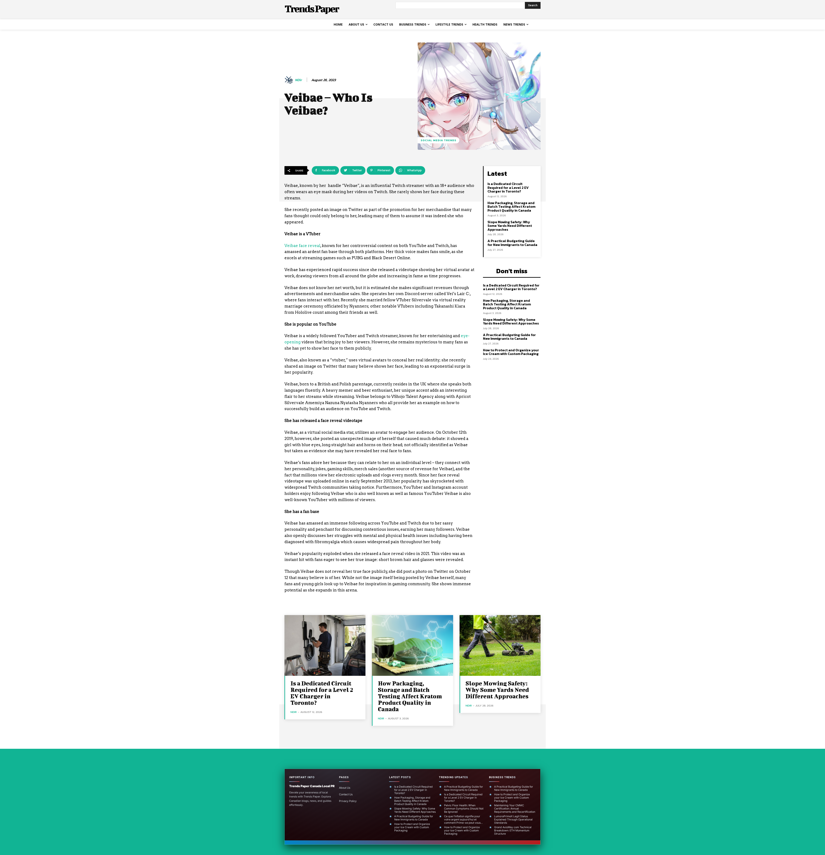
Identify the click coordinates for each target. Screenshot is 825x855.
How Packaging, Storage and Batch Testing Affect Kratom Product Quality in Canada (511, 206)
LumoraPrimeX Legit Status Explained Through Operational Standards (513, 819)
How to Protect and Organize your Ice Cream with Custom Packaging (511, 351)
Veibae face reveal (302, 245)
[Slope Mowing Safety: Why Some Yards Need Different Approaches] (500, 645)
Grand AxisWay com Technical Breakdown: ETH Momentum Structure (513, 830)
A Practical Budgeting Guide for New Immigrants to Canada (512, 242)
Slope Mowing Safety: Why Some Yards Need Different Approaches (509, 225)
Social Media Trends (438, 140)
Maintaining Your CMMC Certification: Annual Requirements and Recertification (514, 808)
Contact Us (346, 794)
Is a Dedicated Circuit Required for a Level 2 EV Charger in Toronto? (508, 187)
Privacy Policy (348, 801)
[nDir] (289, 80)
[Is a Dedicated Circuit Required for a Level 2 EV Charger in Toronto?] (324, 645)
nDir (298, 80)
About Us (344, 787)
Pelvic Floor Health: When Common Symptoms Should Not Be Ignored (463, 808)
